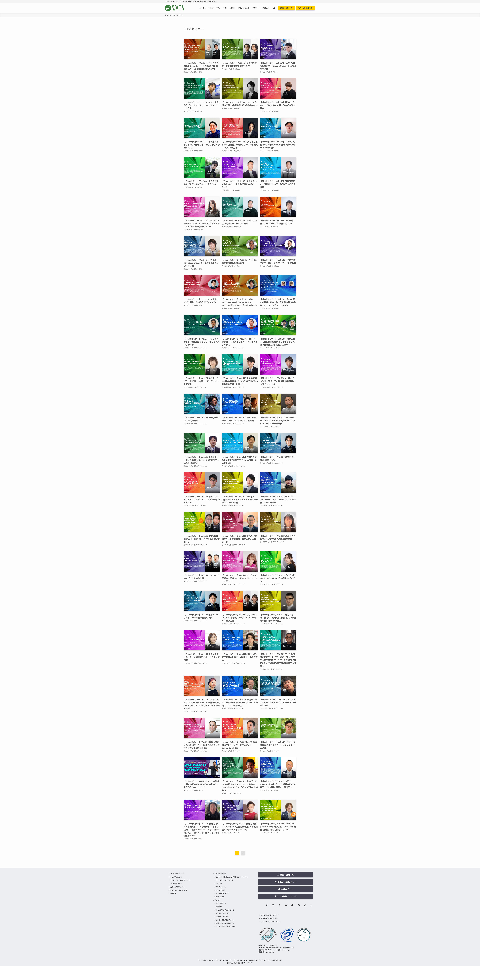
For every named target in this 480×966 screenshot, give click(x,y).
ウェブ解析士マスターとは (178, 890)
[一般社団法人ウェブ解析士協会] (174, 8)
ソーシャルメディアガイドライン (271, 922)
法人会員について (177, 884)
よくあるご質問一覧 (222, 913)
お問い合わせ (220, 897)
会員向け (217, 900)
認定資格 (173, 893)
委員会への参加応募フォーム (225, 920)
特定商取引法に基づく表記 (269, 918)
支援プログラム (221, 903)
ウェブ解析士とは (176, 877)
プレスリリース (221, 887)
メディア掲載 (220, 890)
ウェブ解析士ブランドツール (225, 910)
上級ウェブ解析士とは (177, 887)
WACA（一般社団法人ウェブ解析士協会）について (232, 877)
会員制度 (219, 907)
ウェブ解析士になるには (176, 874)
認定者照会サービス (222, 893)
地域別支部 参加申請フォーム (225, 923)
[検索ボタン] (273, 8)
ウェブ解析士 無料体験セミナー (181, 880)
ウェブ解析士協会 (220, 874)
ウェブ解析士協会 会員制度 (224, 880)
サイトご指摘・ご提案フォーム (226, 926)
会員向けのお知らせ (222, 916)
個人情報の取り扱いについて (269, 915)
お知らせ (219, 884)
